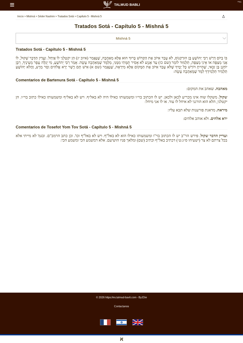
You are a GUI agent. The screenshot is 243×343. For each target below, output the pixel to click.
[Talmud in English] (137, 322)
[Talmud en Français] (105, 322)
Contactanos (121, 306)
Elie (144, 297)
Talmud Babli (127, 4)
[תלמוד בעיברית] (121, 322)
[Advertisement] (121, 159)
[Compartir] (223, 16)
